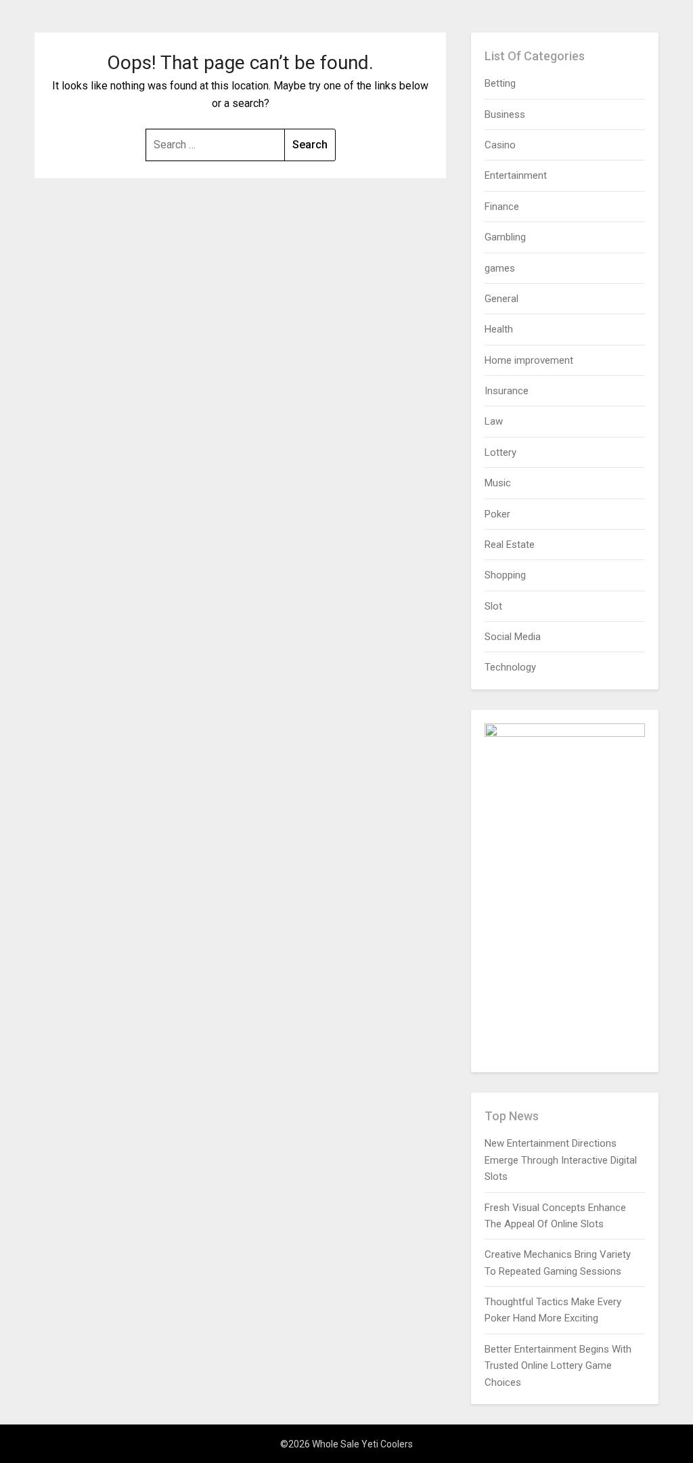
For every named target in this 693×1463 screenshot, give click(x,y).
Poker (497, 514)
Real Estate (510, 544)
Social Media (513, 637)
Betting (500, 83)
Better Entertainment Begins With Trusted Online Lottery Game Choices (558, 1365)
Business (505, 114)
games (500, 268)
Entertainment (516, 175)
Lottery (500, 452)
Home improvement (529, 360)
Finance (502, 206)
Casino (500, 145)
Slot (493, 606)
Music (498, 483)
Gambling (505, 237)
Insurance (507, 391)
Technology (510, 667)
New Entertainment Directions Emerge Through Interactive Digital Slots (561, 1160)
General (501, 299)
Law (494, 421)
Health (499, 329)
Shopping (505, 575)
